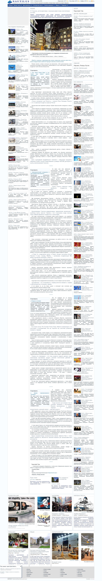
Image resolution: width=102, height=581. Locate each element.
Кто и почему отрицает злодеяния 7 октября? (82, 39)
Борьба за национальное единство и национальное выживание (82, 24)
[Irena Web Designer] (92, 579)
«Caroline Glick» (35, 469)
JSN (33, 471)
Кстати (58, 483)
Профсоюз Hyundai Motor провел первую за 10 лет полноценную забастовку (87, 169)
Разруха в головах (36, 301)
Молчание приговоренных (21, 102)
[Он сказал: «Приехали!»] (43, 508)
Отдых (45, 570)
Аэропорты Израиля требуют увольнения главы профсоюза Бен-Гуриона (87, 458)
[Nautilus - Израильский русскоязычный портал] (10, 2)
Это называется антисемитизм (22, 30)
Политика (46, 575)
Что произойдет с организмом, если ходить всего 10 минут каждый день (87, 391)
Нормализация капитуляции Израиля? (21, 138)
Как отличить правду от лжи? (20, 193)
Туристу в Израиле (81, 570)
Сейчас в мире (64, 574)
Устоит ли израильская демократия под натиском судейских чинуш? (82, 54)
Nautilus (76, 560)
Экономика (80, 574)
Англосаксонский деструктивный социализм (21, 148)
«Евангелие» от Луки (18, 218)
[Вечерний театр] (65, 559)
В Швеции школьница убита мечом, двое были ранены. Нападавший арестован (86, 482)
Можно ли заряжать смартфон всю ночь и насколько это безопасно (87, 349)
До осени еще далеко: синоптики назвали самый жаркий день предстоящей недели (87, 450)
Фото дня (79, 572)
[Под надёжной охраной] (87, 560)
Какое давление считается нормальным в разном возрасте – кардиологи (87, 97)
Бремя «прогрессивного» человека (40, 393)
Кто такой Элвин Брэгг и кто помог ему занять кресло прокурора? (40, 74)
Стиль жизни (80, 569)
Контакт (28, 569)
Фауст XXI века (24, 84)
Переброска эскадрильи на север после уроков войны (82, 267)
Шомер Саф (38, 479)
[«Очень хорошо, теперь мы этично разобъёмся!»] (21, 522)
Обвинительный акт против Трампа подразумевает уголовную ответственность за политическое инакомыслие (83, 72)
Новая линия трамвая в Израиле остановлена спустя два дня (86, 330)
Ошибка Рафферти (80, 513)
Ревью (62, 570)
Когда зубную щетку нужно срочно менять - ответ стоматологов (86, 297)
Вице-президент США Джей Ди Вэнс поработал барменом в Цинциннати (86, 134)
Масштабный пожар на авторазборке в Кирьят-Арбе (81, 340)
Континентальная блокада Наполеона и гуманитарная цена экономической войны (39, 551)
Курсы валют (30, 572)
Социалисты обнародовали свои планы (21, 56)
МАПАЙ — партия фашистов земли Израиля (21, 129)
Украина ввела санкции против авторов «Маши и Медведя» (86, 244)
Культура (29, 570)
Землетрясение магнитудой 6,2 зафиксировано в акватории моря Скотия (86, 86)
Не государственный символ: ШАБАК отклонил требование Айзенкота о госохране (83, 289)
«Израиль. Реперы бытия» (38, 474)
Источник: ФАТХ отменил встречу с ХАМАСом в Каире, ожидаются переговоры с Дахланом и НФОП (87, 469)
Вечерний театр (56, 562)
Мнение (28, 575)
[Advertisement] (18, 16)
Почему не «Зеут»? (18, 179)
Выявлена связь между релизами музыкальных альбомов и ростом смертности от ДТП (87, 378)
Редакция (63, 572)
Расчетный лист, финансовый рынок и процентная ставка (16, 550)
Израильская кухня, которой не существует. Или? (86, 307)
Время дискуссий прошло (19, 206)
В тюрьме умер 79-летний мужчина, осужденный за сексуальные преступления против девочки (87, 317)
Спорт (62, 575)
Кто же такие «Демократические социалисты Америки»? (18, 165)
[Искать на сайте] (93, 1)
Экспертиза (80, 575)
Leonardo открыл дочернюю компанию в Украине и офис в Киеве (87, 211)
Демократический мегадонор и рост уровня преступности (40, 173)
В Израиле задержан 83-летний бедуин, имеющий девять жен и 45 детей (86, 108)
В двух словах (17, 225)
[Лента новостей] (91, 1)
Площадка (46, 572)
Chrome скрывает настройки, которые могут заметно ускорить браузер (87, 158)
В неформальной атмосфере (19, 66)
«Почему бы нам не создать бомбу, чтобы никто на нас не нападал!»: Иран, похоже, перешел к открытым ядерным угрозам (83, 277)
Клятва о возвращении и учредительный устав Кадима (81, 438)
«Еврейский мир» (52, 472)
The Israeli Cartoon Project (30, 523)
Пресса (62, 569)
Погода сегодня (47, 574)
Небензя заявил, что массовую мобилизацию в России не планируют (87, 402)
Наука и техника (47, 569)
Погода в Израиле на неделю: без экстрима (87, 204)
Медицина (29, 574)
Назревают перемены (58, 513)
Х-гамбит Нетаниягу (83, 46)
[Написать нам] (90, 1)
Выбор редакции (68, 512)
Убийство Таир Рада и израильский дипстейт (22, 76)
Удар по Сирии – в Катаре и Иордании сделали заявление (87, 359)
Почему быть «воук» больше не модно (21, 120)
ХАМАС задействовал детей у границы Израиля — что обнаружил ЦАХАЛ (86, 428)
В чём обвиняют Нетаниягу (20, 212)
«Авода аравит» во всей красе (21, 38)
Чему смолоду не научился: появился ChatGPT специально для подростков (87, 369)
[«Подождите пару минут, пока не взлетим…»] (43, 523)
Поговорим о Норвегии (19, 172)
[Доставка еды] (87, 545)
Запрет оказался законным (20, 199)
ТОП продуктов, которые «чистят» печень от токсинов (48, 3)
